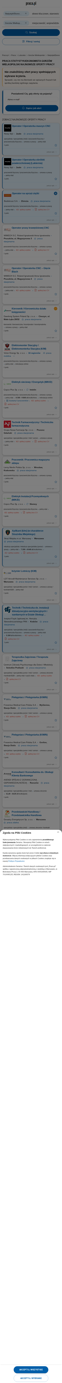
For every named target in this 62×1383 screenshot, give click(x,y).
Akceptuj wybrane (31, 1378)
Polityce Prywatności (16, 861)
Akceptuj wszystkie (31, 1370)
